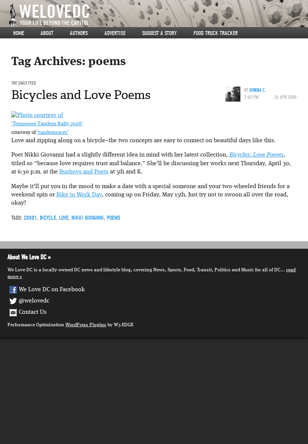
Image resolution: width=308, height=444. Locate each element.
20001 (30, 217)
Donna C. (257, 90)
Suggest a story (159, 33)
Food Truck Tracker (215, 33)
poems (113, 217)
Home (18, 33)
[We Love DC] (158, 15)
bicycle (48, 217)
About (47, 33)
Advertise (114, 33)
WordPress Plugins (85, 324)
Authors (79, 33)
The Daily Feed (23, 83)
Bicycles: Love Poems (256, 155)
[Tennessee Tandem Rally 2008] (37, 116)
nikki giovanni (87, 217)
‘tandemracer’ (53, 132)
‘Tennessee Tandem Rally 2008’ (47, 124)
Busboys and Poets (84, 172)
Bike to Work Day (79, 195)
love (63, 217)
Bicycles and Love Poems (81, 95)
